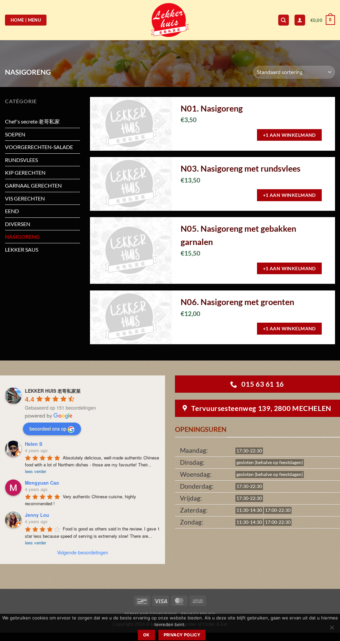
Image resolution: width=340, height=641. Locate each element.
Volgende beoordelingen (82, 552)
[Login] (300, 20)
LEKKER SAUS (21, 249)
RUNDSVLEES (21, 160)
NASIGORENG (22, 236)
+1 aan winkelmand (289, 135)
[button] (322, 20)
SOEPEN (15, 134)
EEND (12, 211)
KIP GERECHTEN (25, 172)
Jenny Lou (37, 515)
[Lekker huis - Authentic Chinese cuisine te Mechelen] (170, 20)
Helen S (33, 444)
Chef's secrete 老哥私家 (32, 121)
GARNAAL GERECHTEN (33, 185)
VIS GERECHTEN (25, 198)
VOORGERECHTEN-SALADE (39, 147)
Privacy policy (182, 634)
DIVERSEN (17, 224)
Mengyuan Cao (42, 482)
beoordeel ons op (48, 428)
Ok (146, 634)
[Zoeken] (283, 20)
